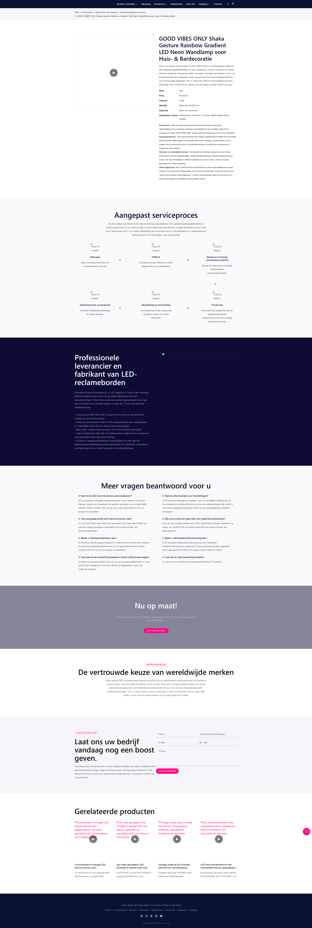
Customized (120, 910)
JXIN (77, 12)
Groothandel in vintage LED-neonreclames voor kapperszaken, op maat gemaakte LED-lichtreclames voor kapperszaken (91, 866)
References (157, 910)
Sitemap (166, 923)
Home (108, 910)
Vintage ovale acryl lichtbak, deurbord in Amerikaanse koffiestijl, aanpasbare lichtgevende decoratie (174, 866)
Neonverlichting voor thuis (133, 12)
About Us (170, 910)
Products (144, 910)
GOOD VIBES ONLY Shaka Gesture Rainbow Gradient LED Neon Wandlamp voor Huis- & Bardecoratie (126, 16)
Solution (133, 910)
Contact (194, 910)
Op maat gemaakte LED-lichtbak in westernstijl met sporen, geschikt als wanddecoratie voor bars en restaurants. (132, 866)
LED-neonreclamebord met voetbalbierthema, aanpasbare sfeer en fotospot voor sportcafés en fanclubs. (217, 866)
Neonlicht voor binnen (106, 12)
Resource (182, 910)
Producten (87, 12)
